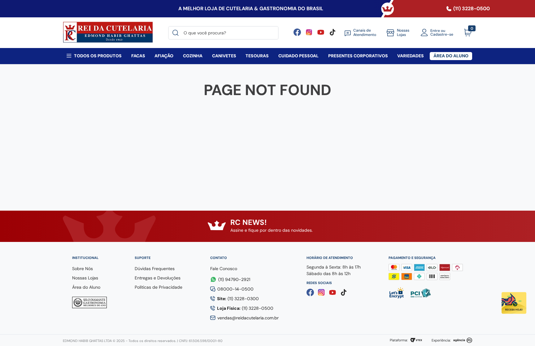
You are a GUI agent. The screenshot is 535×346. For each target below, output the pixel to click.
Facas (138, 56)
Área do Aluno (450, 56)
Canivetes (224, 56)
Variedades (410, 56)
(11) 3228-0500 (245, 308)
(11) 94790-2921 (234, 279)
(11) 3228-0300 (238, 298)
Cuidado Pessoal (298, 56)
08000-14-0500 (235, 289)
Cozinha (192, 56)
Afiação (163, 56)
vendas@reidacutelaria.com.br (248, 318)
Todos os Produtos (98, 56)
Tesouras (257, 56)
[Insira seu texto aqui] (320, 34)
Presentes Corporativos (358, 56)
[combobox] (223, 33)
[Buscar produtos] (176, 33)
